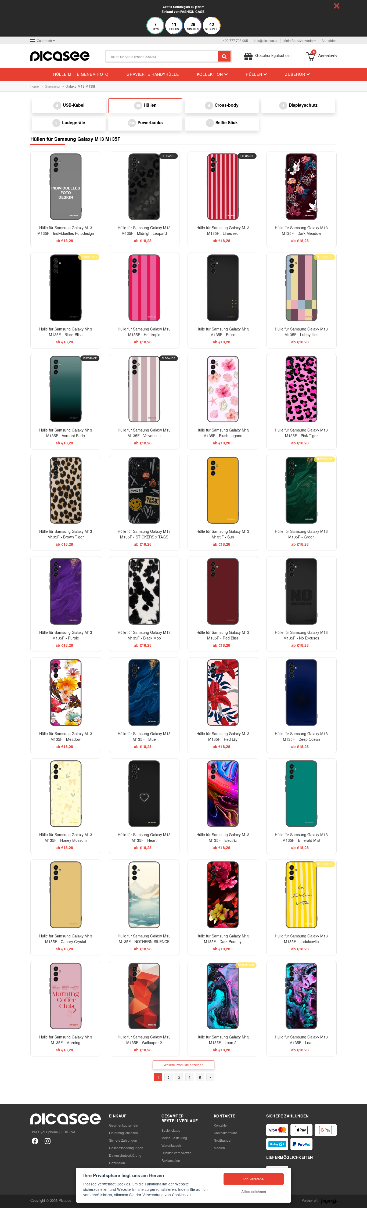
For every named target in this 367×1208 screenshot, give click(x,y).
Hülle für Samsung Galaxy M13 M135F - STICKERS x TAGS (144, 534)
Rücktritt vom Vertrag (176, 1153)
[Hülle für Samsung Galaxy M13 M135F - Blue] (144, 692)
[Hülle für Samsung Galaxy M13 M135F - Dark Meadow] (302, 187)
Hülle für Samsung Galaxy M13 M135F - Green (301, 534)
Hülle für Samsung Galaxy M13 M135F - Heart (144, 837)
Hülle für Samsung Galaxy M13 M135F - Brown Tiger (65, 534)
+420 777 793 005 (234, 40)
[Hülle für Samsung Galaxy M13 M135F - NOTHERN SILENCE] (144, 895)
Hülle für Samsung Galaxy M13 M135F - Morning (65, 1039)
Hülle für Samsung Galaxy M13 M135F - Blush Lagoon (222, 432)
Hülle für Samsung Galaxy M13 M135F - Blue (144, 736)
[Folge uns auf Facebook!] (35, 1140)
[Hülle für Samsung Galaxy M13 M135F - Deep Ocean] (302, 692)
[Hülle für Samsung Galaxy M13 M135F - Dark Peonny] (223, 895)
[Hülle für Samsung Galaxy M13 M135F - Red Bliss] (223, 591)
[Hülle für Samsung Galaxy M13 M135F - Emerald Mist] (302, 794)
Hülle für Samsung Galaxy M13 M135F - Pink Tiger (301, 432)
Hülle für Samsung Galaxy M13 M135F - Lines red (222, 230)
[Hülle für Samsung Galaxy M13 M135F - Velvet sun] (144, 389)
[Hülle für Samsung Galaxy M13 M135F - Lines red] (223, 187)
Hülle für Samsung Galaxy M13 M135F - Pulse (222, 331)
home (34, 86)
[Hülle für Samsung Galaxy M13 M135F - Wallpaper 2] (144, 996)
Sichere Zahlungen (123, 1140)
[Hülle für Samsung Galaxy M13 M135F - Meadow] (66, 692)
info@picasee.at (266, 40)
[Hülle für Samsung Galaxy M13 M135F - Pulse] (223, 288)
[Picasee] (59, 55)
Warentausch (171, 1145)
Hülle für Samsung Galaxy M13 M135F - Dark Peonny (222, 938)
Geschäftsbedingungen (126, 1147)
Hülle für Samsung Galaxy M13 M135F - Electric (222, 837)
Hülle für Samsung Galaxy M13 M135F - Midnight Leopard (144, 230)
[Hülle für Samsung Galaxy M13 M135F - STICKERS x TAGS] (144, 490)
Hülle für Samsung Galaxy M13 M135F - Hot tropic (144, 331)
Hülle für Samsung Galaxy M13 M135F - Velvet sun (144, 432)
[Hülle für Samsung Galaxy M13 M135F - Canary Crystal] (66, 895)
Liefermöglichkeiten (123, 1132)
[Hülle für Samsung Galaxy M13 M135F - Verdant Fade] (66, 389)
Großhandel (222, 1140)
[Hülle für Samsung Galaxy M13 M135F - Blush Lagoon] (223, 389)
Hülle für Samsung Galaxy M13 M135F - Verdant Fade (65, 432)
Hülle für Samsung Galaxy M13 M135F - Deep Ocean (301, 736)
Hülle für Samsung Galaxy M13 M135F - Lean (301, 1039)
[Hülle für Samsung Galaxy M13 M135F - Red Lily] (223, 692)
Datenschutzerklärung (125, 1155)
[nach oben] (7, 1201)
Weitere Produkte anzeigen (183, 1064)
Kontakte (220, 1125)
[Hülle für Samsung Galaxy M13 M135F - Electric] (223, 794)
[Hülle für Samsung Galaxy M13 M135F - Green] (302, 490)
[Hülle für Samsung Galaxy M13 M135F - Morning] (66, 996)
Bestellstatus (170, 1130)
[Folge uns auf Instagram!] (47, 1140)
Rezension (117, 1162)
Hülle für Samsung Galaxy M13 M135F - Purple (65, 635)
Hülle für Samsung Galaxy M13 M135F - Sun (222, 534)
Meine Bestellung (174, 1137)
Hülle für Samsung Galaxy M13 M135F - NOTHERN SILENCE (144, 938)
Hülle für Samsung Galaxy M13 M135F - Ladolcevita (301, 938)
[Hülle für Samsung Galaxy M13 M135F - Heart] (144, 794)
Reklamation (170, 1160)
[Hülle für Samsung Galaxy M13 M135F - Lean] (302, 996)
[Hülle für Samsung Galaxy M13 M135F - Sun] (223, 490)
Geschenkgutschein (123, 1125)
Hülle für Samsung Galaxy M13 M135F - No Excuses (301, 635)
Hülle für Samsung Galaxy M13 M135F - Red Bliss (222, 635)
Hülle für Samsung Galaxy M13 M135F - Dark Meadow (301, 230)
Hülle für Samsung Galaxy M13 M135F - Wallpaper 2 (144, 1039)
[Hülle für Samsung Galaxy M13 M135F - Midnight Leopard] (144, 187)
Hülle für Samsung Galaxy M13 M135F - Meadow (65, 736)
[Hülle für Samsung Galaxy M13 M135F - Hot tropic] (144, 288)
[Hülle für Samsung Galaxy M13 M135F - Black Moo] (144, 591)
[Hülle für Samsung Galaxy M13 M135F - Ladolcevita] (302, 895)
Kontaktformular (225, 1132)
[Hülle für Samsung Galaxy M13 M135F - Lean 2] (223, 996)
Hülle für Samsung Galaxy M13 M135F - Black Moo (144, 635)
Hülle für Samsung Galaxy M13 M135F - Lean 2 (222, 1039)
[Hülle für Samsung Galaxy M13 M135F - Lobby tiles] (302, 288)
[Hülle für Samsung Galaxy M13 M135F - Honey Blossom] (66, 794)
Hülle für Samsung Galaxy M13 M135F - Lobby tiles (301, 331)
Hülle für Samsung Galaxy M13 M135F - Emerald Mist (301, 837)
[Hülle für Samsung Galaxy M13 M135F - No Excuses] (302, 591)
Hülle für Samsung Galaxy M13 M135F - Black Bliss (65, 331)
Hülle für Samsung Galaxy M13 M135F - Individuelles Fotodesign (65, 230)
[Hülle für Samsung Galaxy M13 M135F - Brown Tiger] (66, 490)
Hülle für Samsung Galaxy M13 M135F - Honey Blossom (65, 837)
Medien (219, 1147)
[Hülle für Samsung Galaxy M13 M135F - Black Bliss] (66, 288)
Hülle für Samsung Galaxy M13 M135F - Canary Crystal (65, 938)
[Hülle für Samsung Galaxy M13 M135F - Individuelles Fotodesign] (66, 187)
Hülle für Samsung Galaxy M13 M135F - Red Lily (222, 736)
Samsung (52, 86)
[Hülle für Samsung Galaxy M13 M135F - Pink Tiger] (302, 389)
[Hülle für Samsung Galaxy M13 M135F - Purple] (66, 591)
